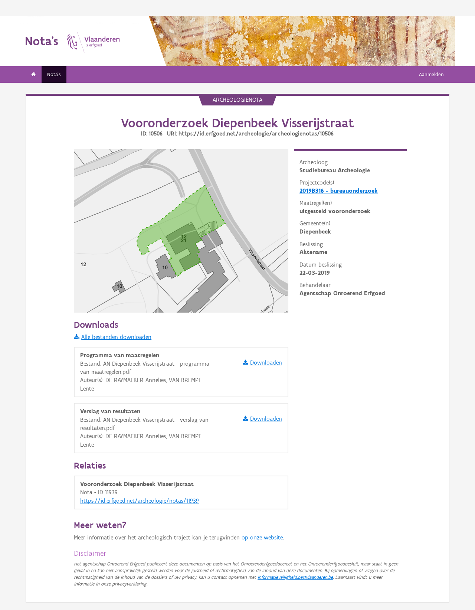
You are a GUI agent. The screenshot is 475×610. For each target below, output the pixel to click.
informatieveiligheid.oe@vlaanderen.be (295, 577)
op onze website (262, 537)
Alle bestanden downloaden (116, 336)
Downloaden (266, 362)
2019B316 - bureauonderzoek (338, 190)
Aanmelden (431, 74)
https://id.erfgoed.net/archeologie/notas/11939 (139, 500)
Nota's (54, 74)
